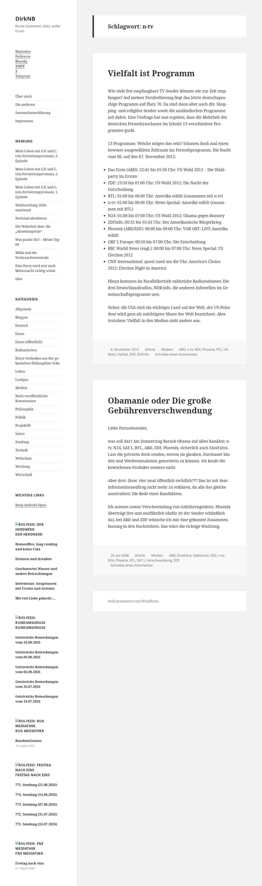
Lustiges (21, 379)
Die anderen (25, 104)
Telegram (22, 76)
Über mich (23, 96)
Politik (20, 417)
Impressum (24, 121)
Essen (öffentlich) (28, 342)
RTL (219, 349)
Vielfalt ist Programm (151, 73)
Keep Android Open (30, 505)
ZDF (132, 354)
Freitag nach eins (32, 775)
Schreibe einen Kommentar (176, 354)
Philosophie (24, 409)
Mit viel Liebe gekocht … (35, 598)
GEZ (213, 555)
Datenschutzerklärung (33, 112)
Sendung (22, 442)
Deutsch (21, 325)
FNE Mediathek (29, 853)
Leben (20, 371)
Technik (21, 450)
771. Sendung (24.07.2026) (36, 824)
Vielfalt (122, 354)
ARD (182, 349)
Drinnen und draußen (33, 559)
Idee (18, 279)
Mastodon (23, 51)
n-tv (190, 349)
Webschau (23, 458)
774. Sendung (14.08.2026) (36, 794)
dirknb (150, 349)
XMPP (20, 66)
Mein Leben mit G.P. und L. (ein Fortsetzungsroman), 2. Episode (36, 174)
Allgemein (23, 309)
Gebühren (201, 555)
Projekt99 (22, 425)
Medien (21, 388)
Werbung (22, 466)
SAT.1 (141, 560)
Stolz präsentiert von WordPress (133, 601)
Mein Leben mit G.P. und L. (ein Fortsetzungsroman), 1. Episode (36, 192)
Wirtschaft (23, 474)
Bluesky (21, 61)
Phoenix (208, 349)
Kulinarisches (26, 350)
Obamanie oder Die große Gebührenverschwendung (160, 405)
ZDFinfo (143, 354)
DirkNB (25, 18)
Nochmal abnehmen (31, 218)
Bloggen (21, 317)
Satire (20, 433)
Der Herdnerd (29, 534)
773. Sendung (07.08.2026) (36, 804)
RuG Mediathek (29, 731)
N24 (197, 349)
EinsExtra (184, 555)
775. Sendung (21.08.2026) (36, 785)
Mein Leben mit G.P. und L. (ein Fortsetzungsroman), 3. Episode (36, 156)
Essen (19, 333)
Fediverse (22, 56)
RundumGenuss (30, 627)
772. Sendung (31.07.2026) (36, 814)
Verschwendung (159, 560)
